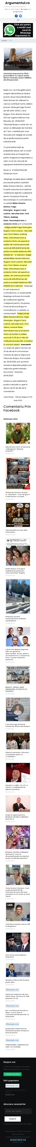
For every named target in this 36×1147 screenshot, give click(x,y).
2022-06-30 (10, 65)
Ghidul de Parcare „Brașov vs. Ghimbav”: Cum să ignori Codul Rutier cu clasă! (18, 494)
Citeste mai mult (12, 1074)
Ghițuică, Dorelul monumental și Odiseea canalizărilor (16, 619)
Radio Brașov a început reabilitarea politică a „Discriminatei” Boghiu (15, 571)
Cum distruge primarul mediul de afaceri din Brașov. (18, 725)
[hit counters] (18, 1140)
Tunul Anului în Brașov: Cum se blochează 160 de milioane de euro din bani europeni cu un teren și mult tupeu (18, 892)
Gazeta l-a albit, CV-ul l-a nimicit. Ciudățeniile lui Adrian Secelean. (17, 787)
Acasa (4, 41)
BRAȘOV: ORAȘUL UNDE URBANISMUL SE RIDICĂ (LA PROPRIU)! (16, 689)
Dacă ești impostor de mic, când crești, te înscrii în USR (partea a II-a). (17, 996)
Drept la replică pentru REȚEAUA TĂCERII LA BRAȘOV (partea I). (17, 817)
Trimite (12, 1119)
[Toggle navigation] (18, 20)
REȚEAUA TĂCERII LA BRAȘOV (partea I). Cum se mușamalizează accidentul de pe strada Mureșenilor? (17, 855)
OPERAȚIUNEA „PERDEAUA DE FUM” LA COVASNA (17, 1046)
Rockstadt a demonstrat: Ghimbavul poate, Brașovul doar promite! (17, 1031)
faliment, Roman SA (23, 65)
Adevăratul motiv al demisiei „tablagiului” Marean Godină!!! (18, 449)
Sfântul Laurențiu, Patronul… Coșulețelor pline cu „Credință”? (18, 754)
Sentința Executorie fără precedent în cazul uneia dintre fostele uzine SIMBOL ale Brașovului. (18, 76)
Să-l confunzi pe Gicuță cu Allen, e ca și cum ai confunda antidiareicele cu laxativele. (17, 1013)
